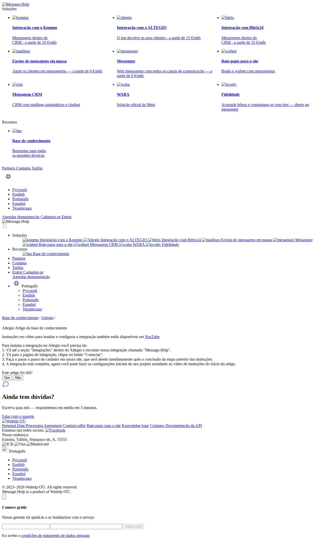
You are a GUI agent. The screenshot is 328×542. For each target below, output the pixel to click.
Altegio (47, 318)
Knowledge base (135, 425)
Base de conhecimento (50, 254)
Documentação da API (183, 425)
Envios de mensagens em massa (246, 240)
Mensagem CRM (104, 244)
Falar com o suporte (18, 416)
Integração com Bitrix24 (181, 240)
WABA (139, 244)
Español (18, 203)
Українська (22, 208)
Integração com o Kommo (61, 240)
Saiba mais (133, 526)
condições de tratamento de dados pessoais (55, 535)
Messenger (303, 240)
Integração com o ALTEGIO (123, 240)
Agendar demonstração (20, 217)
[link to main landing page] (15, 4)
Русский (19, 189)
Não (18, 378)
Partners (9, 168)
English (18, 194)
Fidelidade (170, 244)
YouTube (152, 337)
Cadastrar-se (50, 217)
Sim (7, 378)
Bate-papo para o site (56, 244)
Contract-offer (74, 425)
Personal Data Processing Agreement (32, 425)
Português (20, 199)
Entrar (66, 217)
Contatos (24, 168)
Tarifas (37, 168)
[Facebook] (55, 430)
